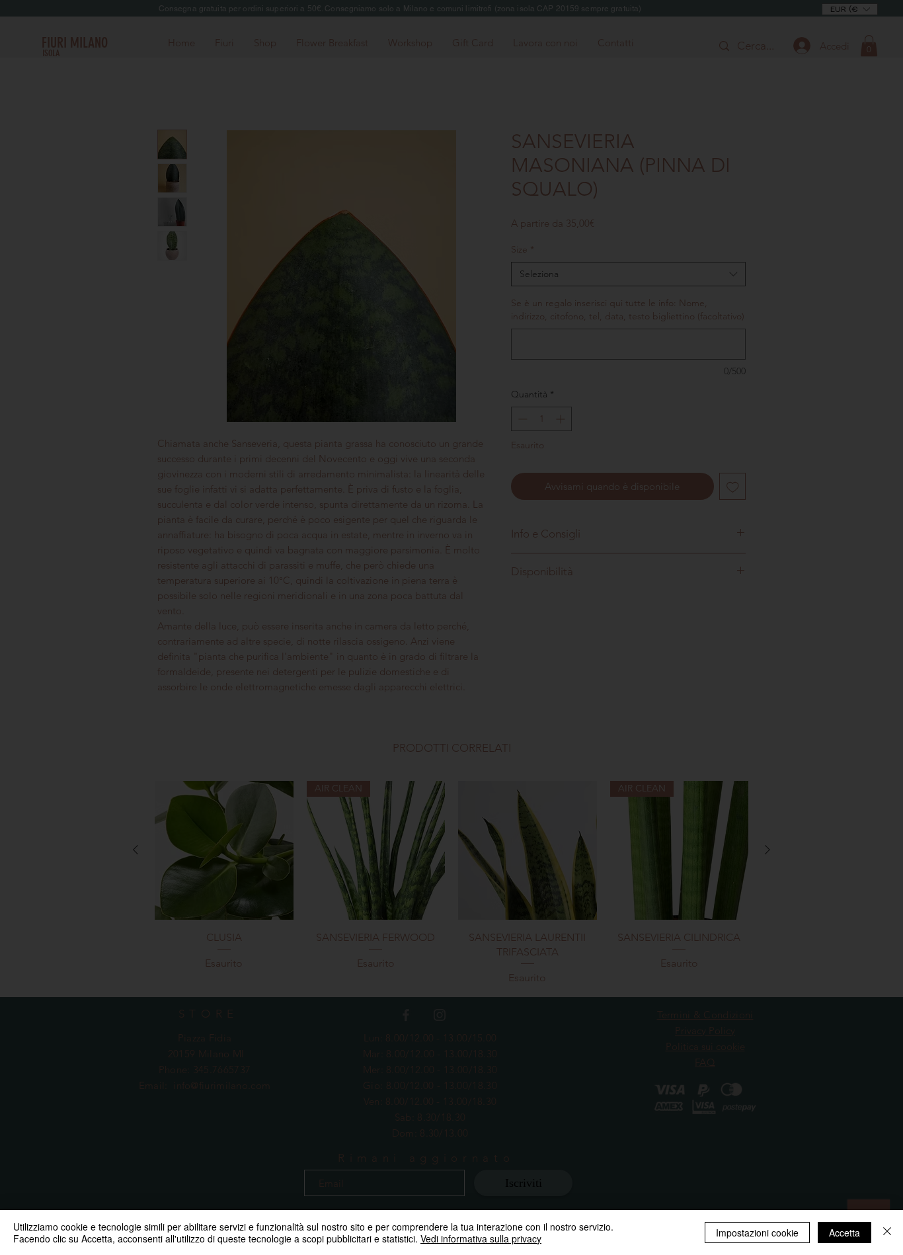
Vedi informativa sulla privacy (480, 1238)
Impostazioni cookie (757, 1232)
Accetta (844, 1232)
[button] (699, 474)
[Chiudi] (887, 1232)
